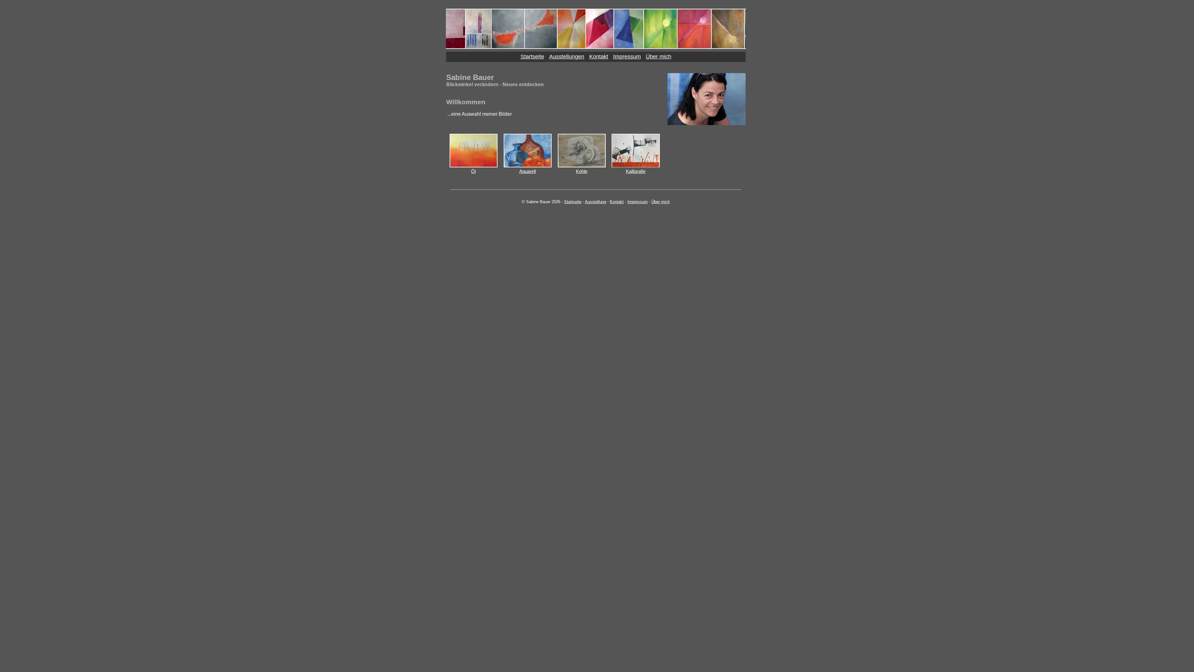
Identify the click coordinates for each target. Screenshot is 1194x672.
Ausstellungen (566, 57)
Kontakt (598, 57)
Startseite (532, 57)
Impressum (627, 57)
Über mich (658, 57)
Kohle (581, 171)
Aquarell (527, 171)
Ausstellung (595, 201)
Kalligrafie (636, 171)
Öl (473, 171)
